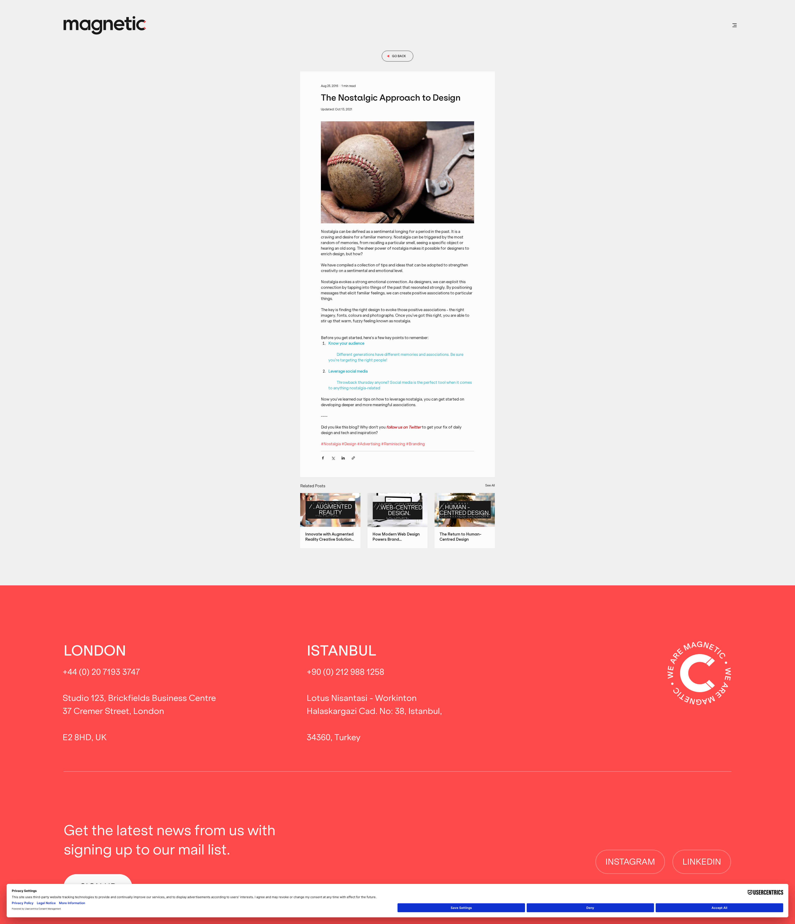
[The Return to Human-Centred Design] (465, 510)
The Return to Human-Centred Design (460, 537)
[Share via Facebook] (323, 458)
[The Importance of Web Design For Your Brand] (397, 510)
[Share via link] (353, 458)
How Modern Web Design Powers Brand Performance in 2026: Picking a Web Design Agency (396, 537)
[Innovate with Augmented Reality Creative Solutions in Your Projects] (330, 510)
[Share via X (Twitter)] (333, 458)
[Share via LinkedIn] (343, 458)
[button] (734, 25)
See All (490, 485)
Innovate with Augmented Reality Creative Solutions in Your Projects (329, 537)
